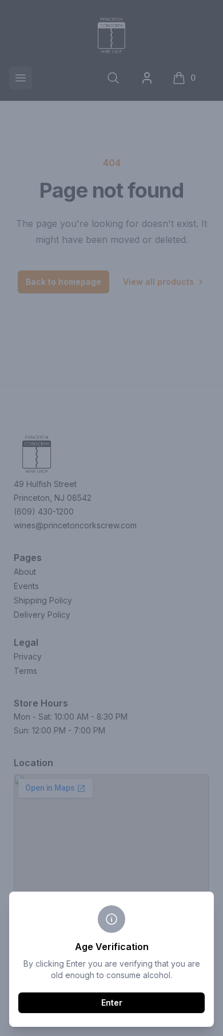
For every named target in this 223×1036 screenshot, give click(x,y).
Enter (111, 1002)
